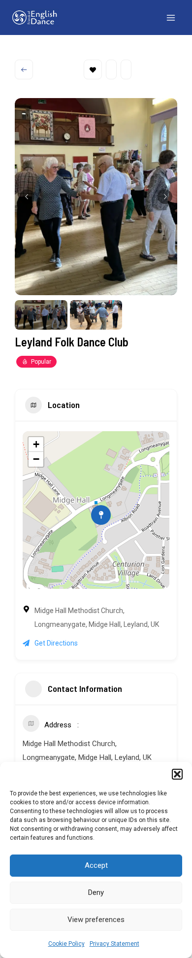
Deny (96, 892)
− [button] (36, 459)
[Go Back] (24, 69)
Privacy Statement (114, 943)
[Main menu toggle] (171, 17)
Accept (96, 865)
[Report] (126, 69)
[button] (177, 774)
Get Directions (56, 643)
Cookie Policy (66, 943)
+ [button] (36, 444)
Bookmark (93, 69)
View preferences (96, 919)
